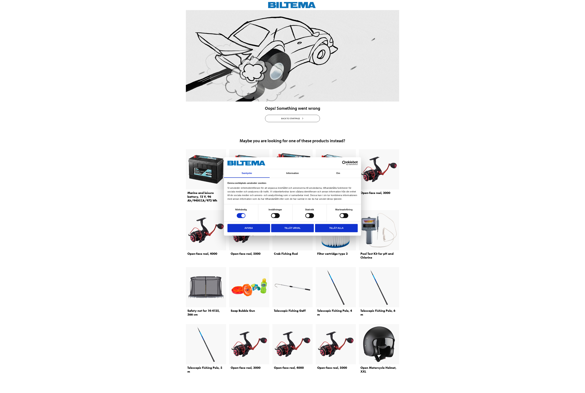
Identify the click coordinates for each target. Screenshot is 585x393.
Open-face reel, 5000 (246, 254)
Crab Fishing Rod (286, 254)
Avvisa (249, 228)
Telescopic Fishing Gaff (290, 311)
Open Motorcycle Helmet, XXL (378, 369)
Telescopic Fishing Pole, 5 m (204, 369)
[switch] (275, 215)
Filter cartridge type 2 (332, 254)
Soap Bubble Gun (243, 311)
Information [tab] (292, 173)
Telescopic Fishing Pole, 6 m (377, 312)
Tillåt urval (292, 228)
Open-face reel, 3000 (375, 193)
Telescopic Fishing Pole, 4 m (334, 312)
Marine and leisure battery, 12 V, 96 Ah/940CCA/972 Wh (202, 196)
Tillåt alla (336, 228)
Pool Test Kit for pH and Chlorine (377, 255)
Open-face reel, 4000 (202, 254)
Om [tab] (338, 173)
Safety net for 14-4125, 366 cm (203, 312)
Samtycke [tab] (247, 173)
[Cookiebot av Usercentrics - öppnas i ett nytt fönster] (344, 163)
